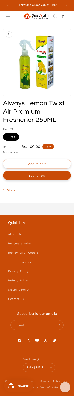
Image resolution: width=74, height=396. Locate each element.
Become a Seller (19, 243)
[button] (8, 16)
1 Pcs (11, 136)
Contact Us (16, 299)
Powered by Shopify (37, 381)
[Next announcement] (66, 5)
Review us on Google (23, 252)
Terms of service (49, 387)
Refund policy (61, 381)
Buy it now (37, 175)
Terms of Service (20, 262)
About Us (14, 234)
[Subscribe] (58, 325)
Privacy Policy (18, 271)
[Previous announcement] (7, 5)
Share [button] (11, 190)
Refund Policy (18, 280)
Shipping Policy (19, 289)
